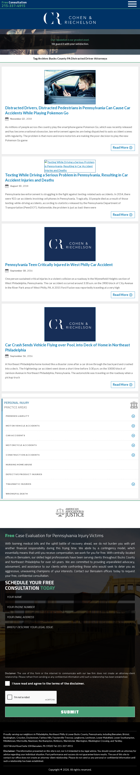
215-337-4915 (13, 6)
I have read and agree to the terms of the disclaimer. (48, 683)
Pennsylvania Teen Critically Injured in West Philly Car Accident (59, 264)
